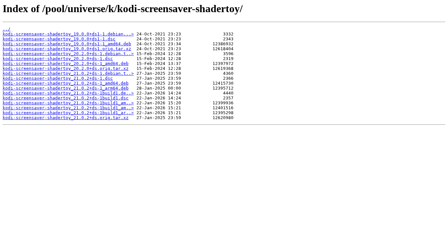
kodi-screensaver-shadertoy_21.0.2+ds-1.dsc (58, 78)
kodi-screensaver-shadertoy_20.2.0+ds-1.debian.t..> (68, 53)
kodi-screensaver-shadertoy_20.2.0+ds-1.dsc (58, 58)
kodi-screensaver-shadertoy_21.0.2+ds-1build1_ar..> (68, 112)
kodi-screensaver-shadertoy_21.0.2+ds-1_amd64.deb (66, 83)
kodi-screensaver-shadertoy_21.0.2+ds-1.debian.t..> (68, 73)
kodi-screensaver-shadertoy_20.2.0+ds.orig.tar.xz (66, 68)
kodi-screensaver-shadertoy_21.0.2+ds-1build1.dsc (66, 97)
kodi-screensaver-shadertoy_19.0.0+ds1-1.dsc (59, 38)
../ (6, 29)
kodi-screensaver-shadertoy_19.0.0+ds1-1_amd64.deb (67, 43)
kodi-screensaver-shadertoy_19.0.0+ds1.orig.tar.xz (67, 48)
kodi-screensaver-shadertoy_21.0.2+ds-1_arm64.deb (66, 88)
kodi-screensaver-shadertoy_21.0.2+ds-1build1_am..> (68, 102)
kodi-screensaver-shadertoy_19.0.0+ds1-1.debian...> (68, 34)
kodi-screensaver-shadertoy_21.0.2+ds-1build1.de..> (68, 93)
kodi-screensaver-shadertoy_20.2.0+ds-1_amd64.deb (66, 63)
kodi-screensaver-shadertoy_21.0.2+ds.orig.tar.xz (66, 117)
